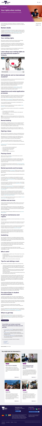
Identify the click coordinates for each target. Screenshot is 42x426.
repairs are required (17, 227)
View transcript (5, 71)
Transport (25, 392)
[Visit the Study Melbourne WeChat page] (36, 409)
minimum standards (9, 99)
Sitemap (12, 422)
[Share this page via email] (37, 25)
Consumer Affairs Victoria (9, 31)
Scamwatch (6, 341)
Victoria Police (6, 343)
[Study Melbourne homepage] (6, 2)
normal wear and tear (20, 163)
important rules (18, 183)
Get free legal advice (5, 320)
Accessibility (8, 422)
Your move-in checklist (11, 365)
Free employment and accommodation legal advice (28, 367)
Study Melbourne (18, 310)
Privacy (15, 422)
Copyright (3, 422)
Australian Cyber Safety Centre (9, 335)
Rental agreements (4, 144)
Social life (8, 392)
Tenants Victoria (6, 332)
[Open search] (37, 2)
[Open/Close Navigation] (39, 2)
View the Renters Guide (5, 35)
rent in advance (12, 170)
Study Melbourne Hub (17, 32)
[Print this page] (36, 25)
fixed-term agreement (9, 186)
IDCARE (5, 342)
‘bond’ (10, 156)
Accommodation (4, 7)
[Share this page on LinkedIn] (40, 25)
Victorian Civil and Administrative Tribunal (11, 309)
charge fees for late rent (10, 179)
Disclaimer (3, 423)
